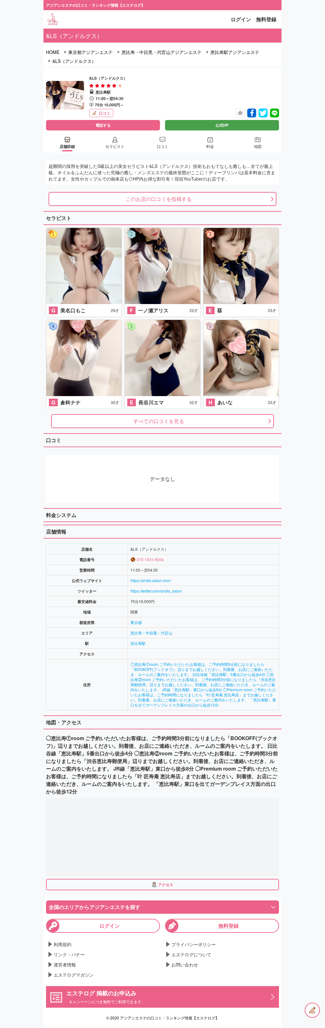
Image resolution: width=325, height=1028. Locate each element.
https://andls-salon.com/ (150, 580)
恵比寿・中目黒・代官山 (151, 632)
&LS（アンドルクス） (74, 61)
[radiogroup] (102, 85)
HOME (52, 52)
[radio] (92, 85)
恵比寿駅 (138, 643)
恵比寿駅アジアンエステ (234, 52)
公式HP (222, 125)
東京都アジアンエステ (90, 52)
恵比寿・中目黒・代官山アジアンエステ (162, 52)
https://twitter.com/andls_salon (156, 591)
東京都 (136, 622)
